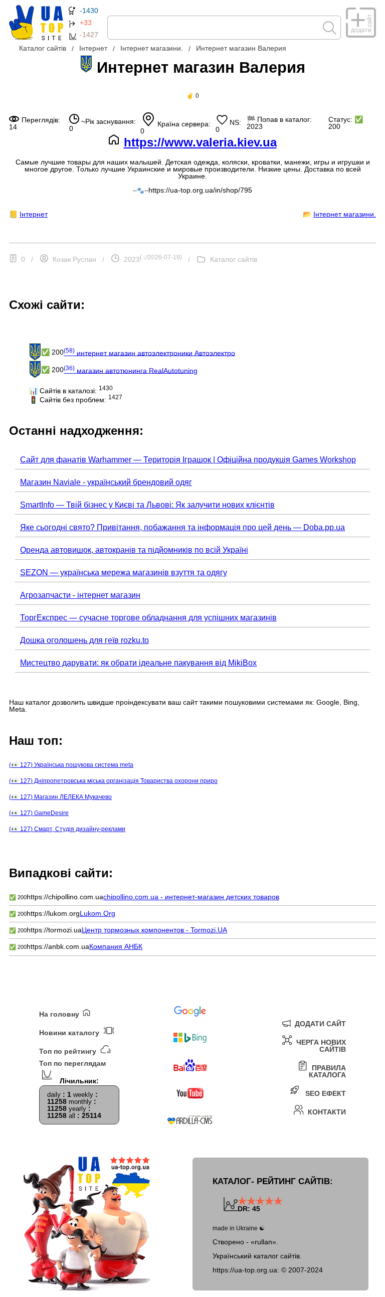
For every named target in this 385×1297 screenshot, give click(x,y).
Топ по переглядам (72, 1063)
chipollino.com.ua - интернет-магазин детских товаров (191, 896)
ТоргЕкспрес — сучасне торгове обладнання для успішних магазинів (148, 617)
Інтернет (34, 214)
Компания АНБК (115, 946)
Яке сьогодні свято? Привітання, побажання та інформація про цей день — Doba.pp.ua (182, 527)
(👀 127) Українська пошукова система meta (71, 764)
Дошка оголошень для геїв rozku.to (84, 640)
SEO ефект (324, 1093)
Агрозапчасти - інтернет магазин (80, 595)
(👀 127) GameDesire (39, 813)
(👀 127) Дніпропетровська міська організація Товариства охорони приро (113, 780)
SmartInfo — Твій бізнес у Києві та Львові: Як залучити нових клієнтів (147, 505)
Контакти (326, 1111)
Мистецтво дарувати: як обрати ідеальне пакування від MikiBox (138, 663)
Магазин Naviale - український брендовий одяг (106, 482)
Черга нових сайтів (320, 1045)
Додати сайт (319, 1023)
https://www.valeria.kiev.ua (200, 142)
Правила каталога (327, 1071)
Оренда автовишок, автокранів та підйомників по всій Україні (134, 550)
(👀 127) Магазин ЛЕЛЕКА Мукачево (60, 796)
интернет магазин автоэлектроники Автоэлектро (149, 352)
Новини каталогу (70, 1032)
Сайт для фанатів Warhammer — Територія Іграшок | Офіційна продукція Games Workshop (188, 459)
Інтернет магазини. (344, 214)
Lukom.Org (97, 913)
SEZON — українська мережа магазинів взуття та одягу (123, 572)
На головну (60, 1014)
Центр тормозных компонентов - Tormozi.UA (154, 929)
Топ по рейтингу (68, 1051)
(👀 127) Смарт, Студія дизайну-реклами (67, 829)
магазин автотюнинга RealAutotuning (131, 369)
